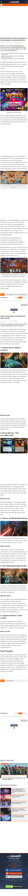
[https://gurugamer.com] (14, 856)
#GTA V (11, 4)
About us (14, 863)
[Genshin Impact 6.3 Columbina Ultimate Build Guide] (5, 804)
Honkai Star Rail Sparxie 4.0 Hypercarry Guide (18, 796)
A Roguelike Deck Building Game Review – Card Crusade (12, 58)
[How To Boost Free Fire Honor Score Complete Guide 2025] (5, 818)
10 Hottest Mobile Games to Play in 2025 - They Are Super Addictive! (14, 778)
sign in (6, 300)
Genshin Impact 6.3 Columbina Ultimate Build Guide (18, 803)
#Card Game (10, 680)
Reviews (15, 321)
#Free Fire (16, 4)
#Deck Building (23, 294)
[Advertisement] (14, 21)
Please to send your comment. (11, 300)
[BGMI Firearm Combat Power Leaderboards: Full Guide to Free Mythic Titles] (5, 811)
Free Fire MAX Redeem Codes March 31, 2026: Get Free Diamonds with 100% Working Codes (18, 790)
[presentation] (5, 294)
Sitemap (14, 867)
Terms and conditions (14, 865)
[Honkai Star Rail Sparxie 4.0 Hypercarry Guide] (5, 798)
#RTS (16, 294)
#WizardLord (10, 294)
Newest (20, 297)
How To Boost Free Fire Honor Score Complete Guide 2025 (18, 816)
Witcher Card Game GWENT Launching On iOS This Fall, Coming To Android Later (14, 54)
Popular (25, 297)
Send (24, 305)
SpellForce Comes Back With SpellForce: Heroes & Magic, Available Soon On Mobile (12, 56)
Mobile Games (17, 42)
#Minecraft (5, 4)
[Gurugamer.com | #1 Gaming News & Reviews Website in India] (14, 2)
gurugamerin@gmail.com (15, 860)
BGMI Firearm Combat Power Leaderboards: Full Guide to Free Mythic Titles (19, 810)
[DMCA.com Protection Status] (14, 888)
